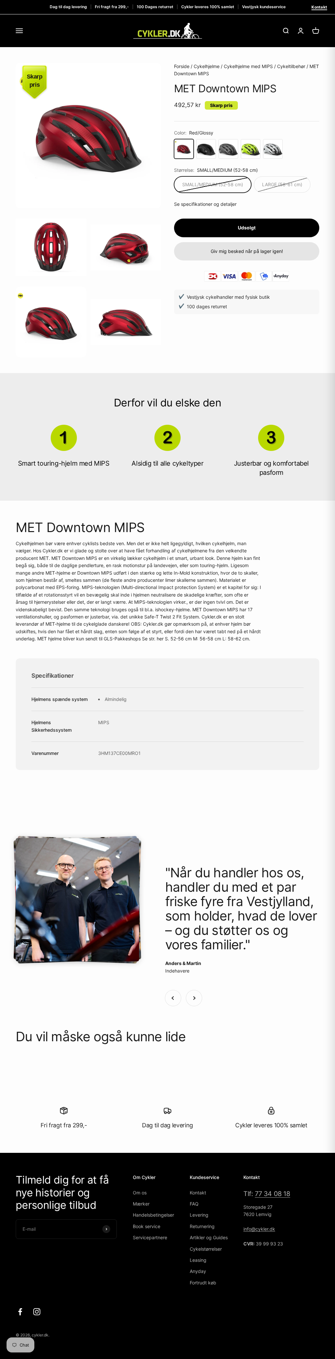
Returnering (202, 1226)
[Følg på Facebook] (20, 1311)
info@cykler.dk (259, 1229)
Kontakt (319, 7)
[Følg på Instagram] (36, 1311)
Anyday (198, 1271)
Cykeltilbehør (291, 66)
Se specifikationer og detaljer (205, 204)
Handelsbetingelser (153, 1215)
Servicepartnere (150, 1237)
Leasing (198, 1260)
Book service (146, 1226)
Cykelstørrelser (206, 1249)
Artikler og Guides (209, 1237)
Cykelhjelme (207, 66)
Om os (140, 1192)
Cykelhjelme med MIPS (248, 66)
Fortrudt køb (203, 1282)
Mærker (141, 1204)
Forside (181, 66)
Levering (199, 1215)
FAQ (194, 1204)
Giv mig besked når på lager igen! (247, 251)
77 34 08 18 (272, 1194)
